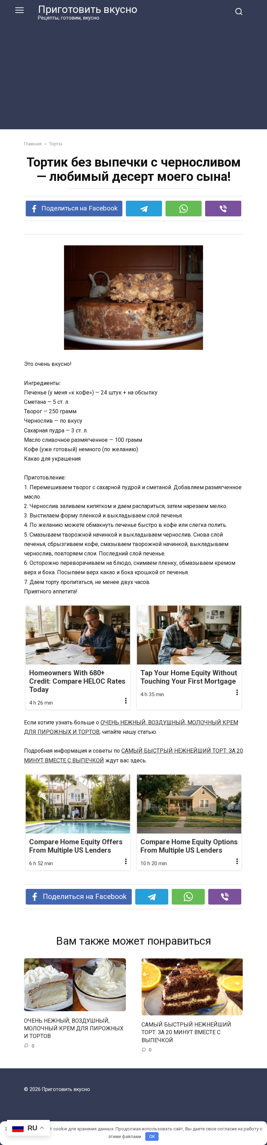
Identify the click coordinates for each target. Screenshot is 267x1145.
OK (152, 1136)
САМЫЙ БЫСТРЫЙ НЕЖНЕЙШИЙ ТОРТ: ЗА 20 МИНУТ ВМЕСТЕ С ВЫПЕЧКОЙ (186, 1032)
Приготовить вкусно (87, 9)
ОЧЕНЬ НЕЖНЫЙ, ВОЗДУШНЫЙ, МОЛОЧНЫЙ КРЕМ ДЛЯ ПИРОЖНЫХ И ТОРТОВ (73, 1028)
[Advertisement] (133, 74)
